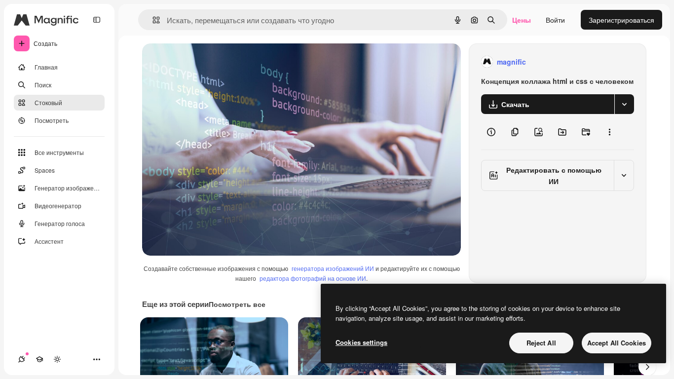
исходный (208, 62)
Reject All (541, 342)
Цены (521, 20)
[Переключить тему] (57, 359)
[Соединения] (22, 359)
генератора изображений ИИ (333, 268)
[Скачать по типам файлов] (624, 104)
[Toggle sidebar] (97, 20)
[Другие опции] (609, 132)
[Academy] (39, 359)
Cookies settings (361, 342)
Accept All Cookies (616, 342)
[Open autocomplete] (152, 20)
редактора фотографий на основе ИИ (313, 278)
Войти (555, 20)
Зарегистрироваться (621, 20)
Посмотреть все (237, 304)
